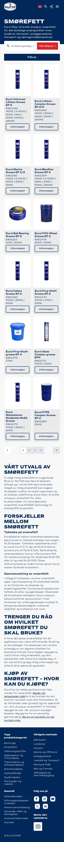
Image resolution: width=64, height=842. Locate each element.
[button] (56, 450)
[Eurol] (10, 6)
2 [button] (29, 450)
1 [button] (23, 450)
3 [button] (35, 450)
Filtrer (32, 57)
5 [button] (40, 450)
